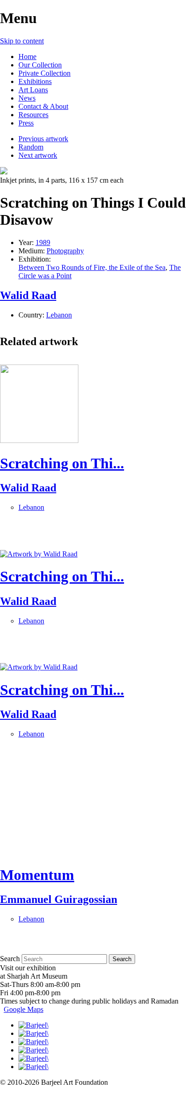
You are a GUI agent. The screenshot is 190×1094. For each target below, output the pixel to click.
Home (27, 56)
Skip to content (22, 41)
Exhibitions (35, 81)
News (27, 98)
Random (30, 147)
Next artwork (37, 155)
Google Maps (23, 1009)
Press (26, 123)
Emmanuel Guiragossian (58, 899)
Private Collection (44, 73)
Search (10, 958)
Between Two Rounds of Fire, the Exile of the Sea (92, 267)
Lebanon (59, 315)
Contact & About (43, 106)
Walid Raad (28, 295)
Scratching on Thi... (62, 463)
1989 (43, 242)
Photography (65, 251)
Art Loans (33, 90)
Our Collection (40, 65)
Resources (33, 115)
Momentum (37, 875)
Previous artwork (43, 139)
